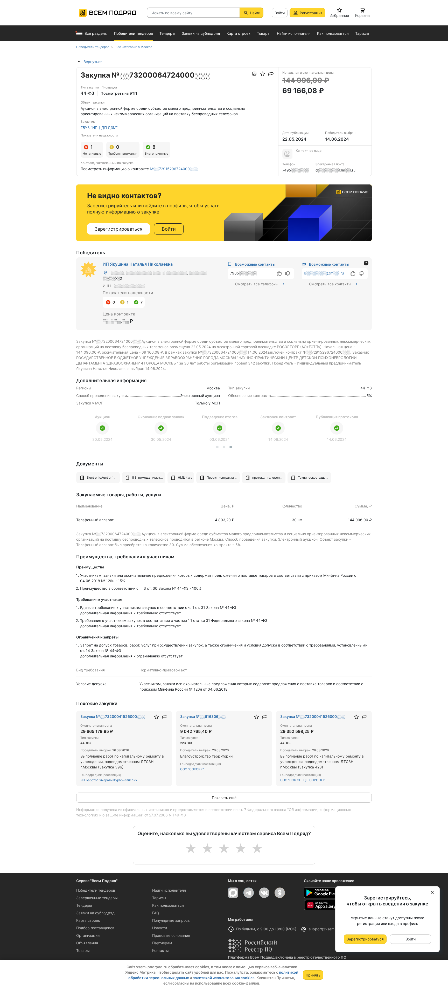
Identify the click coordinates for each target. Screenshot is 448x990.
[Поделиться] (271, 74)
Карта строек (88, 920)
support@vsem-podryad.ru (332, 929)
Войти (280, 13)
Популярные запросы (171, 920)
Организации (88, 935)
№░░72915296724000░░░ (174, 169)
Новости (159, 928)
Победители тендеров (95, 890)
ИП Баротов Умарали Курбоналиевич (108, 780)
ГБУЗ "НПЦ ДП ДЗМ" (99, 127)
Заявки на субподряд (95, 913)
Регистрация (311, 13)
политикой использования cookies (224, 977)
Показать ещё (224, 797)
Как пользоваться (168, 905)
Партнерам (162, 943)
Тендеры (84, 905)
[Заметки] (254, 74)
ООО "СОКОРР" (192, 769)
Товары (83, 950)
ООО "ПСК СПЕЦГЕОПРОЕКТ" (303, 780)
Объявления (87, 943)
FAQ (155, 913)
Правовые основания (171, 935)
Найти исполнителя (169, 890)
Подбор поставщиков (95, 928)
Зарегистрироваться (118, 229)
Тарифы (159, 898)
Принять (313, 975)
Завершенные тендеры (97, 898)
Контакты (160, 950)
